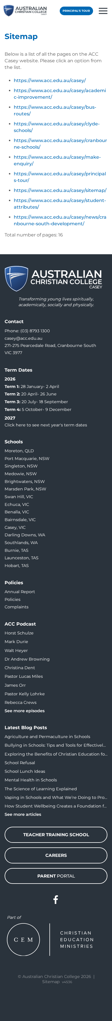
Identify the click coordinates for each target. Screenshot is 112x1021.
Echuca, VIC (17, 504)
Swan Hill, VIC (19, 496)
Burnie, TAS (16, 550)
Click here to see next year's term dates (46, 425)
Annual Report (20, 591)
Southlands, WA (21, 542)
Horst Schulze (19, 633)
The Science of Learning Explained (41, 788)
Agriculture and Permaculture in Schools (47, 736)
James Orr (15, 685)
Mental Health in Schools (31, 780)
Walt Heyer (16, 650)
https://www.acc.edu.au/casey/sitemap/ (60, 190)
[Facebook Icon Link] (56, 899)
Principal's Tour (76, 10)
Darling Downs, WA (25, 534)
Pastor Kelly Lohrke (25, 693)
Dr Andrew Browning (27, 659)
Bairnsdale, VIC (20, 519)
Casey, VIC (15, 527)
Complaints (16, 607)
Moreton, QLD (19, 450)
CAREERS (56, 855)
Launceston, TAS (21, 557)
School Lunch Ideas (25, 771)
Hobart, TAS (17, 565)
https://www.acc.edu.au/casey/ (50, 80)
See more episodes (25, 710)
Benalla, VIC (17, 512)
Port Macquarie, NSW (27, 458)
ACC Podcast (20, 624)
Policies (12, 599)
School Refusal (20, 762)
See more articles (23, 814)
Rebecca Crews (20, 702)
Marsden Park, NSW (25, 489)
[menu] (103, 11)
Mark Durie (16, 641)
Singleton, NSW (21, 466)
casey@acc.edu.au (24, 338)
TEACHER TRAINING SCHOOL (56, 834)
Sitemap (51, 981)
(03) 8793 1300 (35, 330)
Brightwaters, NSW (25, 481)
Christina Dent (20, 667)
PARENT (56, 876)
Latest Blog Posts (26, 727)
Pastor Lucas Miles (24, 676)
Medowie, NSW (21, 473)
